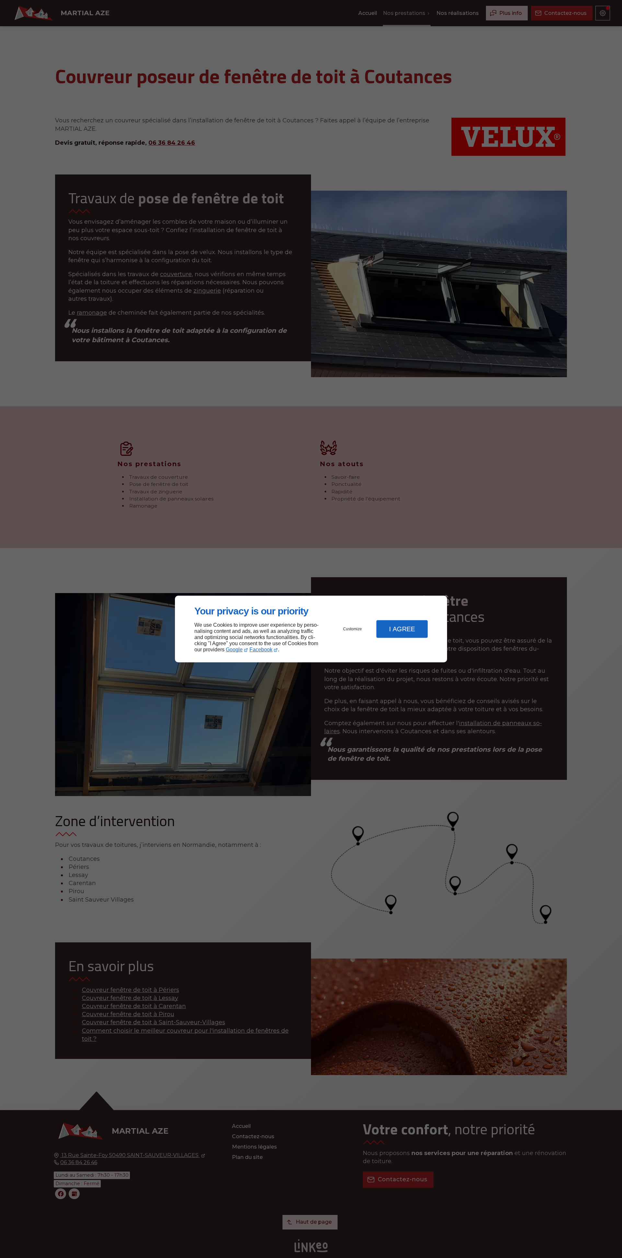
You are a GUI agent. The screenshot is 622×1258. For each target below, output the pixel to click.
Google (234, 649)
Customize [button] (352, 629)
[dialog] (311, 629)
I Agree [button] (402, 629)
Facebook (260, 649)
